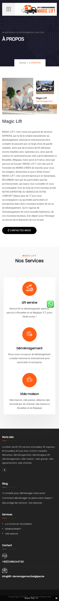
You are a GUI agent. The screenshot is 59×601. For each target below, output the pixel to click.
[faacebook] (4, 470)
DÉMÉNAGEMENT (13, 528)
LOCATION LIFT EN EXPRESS (18, 523)
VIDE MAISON (11, 533)
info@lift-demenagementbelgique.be (23, 576)
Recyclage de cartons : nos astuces (22, 502)
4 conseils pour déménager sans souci (23, 493)
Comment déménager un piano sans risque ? (27, 498)
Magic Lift (41, 98)
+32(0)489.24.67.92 (13, 561)
